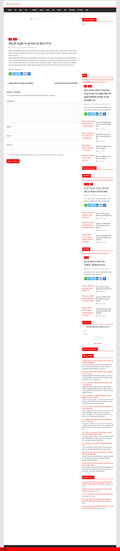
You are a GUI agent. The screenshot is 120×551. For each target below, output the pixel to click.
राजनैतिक (34, 10)
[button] (28, 10)
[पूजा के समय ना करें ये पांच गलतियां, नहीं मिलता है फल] (97, 253)
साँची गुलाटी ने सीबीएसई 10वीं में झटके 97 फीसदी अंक (103, 147)
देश (15, 10)
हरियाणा (10, 10)
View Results (98, 343)
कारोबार (41, 10)
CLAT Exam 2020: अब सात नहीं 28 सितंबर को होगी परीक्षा (96, 190)
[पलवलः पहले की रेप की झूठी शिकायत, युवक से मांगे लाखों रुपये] (88, 215)
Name (9, 127)
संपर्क (87, 10)
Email (9, 136)
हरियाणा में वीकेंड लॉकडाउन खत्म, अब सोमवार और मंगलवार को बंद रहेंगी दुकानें (104, 238)
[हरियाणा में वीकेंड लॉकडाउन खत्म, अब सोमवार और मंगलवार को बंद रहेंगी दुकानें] (88, 239)
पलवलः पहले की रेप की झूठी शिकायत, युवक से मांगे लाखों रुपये (103, 214)
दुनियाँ (20, 10)
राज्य (26, 10)
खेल (53, 10)
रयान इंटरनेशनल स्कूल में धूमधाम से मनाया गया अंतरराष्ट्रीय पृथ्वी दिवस (103, 124)
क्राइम (47, 10)
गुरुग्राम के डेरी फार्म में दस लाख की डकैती (66, 83)
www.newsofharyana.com (29, 47)
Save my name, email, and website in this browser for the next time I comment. (36, 155)
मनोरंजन (59, 10)
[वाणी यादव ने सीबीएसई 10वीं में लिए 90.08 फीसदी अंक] (88, 158)
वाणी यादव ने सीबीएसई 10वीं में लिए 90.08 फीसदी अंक (103, 157)
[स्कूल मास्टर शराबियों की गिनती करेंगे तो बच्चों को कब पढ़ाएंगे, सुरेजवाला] (88, 227)
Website (10, 145)
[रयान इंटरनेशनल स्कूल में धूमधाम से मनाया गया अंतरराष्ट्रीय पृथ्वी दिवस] (88, 125)
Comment (11, 101)
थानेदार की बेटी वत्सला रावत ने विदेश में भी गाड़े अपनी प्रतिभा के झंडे (103, 136)
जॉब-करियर (72, 10)
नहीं (85, 334)
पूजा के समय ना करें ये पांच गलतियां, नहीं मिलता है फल (94, 263)
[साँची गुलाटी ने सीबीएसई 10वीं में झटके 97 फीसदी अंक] (88, 148)
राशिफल (90, 356)
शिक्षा (65, 10)
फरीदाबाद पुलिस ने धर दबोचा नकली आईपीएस (21, 83)
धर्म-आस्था (80, 10)
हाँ (85, 331)
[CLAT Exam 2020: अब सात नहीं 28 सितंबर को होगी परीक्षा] (97, 180)
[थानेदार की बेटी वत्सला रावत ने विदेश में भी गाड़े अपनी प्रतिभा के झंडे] (88, 137)
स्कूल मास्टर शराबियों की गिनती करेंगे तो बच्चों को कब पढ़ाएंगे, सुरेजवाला (103, 225)
